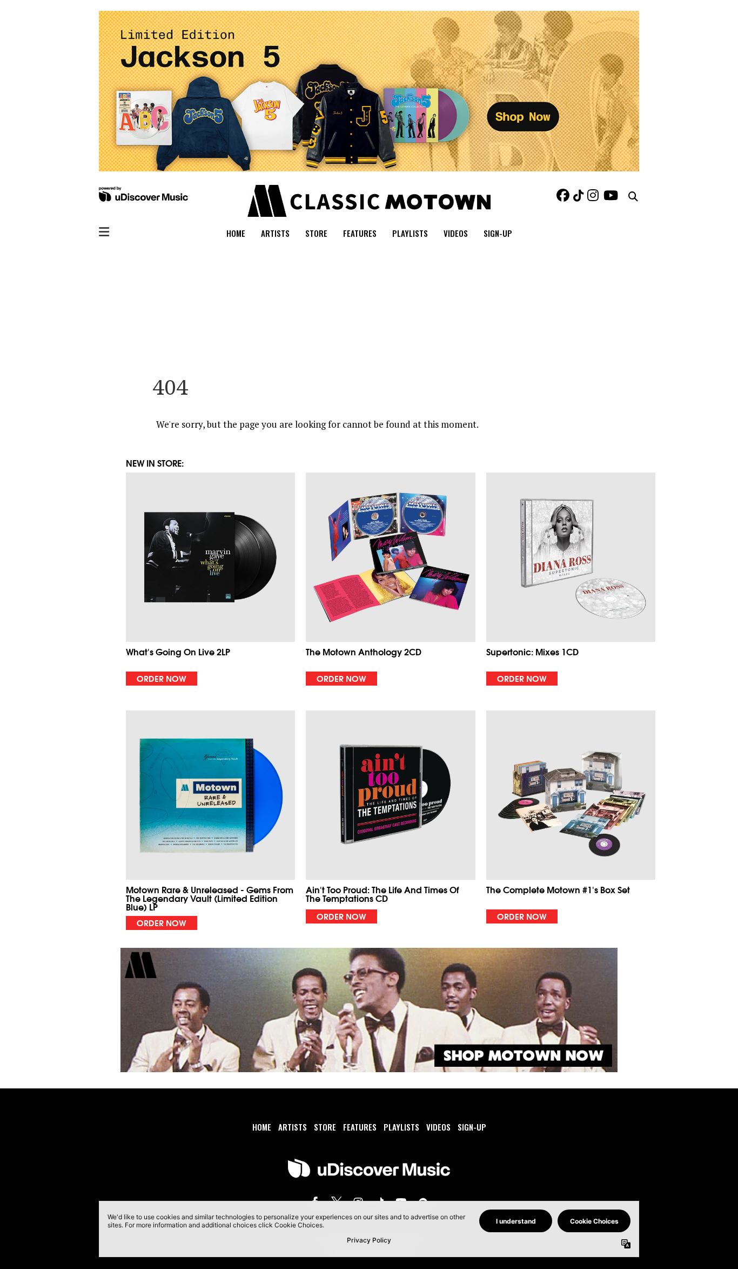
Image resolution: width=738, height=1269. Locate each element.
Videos (456, 233)
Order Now (161, 678)
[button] (210, 579)
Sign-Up (498, 233)
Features (360, 233)
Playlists (410, 233)
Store (316, 233)
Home (235, 233)
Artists (275, 233)
